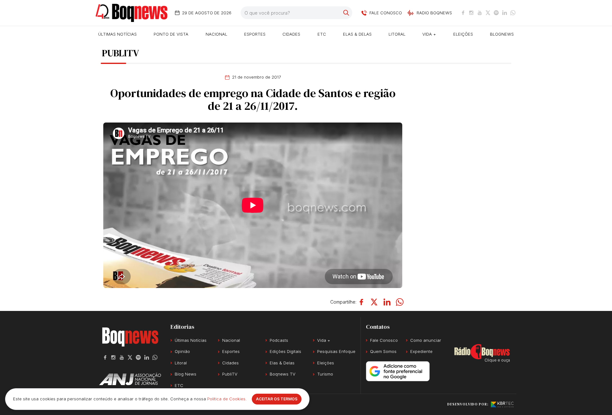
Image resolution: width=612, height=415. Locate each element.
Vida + (429, 34)
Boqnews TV (282, 373)
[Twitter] (488, 12)
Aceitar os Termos (276, 399)
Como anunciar (425, 340)
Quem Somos (383, 351)
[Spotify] (496, 12)
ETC (321, 34)
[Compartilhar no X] (374, 302)
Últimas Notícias (117, 34)
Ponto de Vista (171, 34)
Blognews (502, 34)
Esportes (255, 34)
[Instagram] (471, 12)
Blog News (185, 373)
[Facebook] (463, 12)
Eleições (463, 34)
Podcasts (279, 340)
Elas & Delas (357, 34)
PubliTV (229, 373)
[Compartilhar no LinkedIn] (387, 302)
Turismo (325, 373)
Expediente (421, 351)
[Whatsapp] (512, 12)
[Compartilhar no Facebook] (361, 302)
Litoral (397, 34)
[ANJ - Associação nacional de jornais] (130, 379)
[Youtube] (479, 12)
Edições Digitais (285, 351)
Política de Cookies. (227, 398)
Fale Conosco (384, 340)
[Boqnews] (131, 13)
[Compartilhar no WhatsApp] (400, 302)
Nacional (216, 34)
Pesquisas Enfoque (336, 351)
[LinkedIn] (504, 12)
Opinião (182, 351)
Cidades (291, 34)
